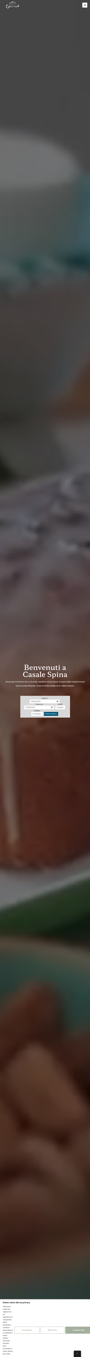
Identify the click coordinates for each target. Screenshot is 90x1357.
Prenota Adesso (51, 714)
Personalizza (27, 1330)
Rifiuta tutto (52, 1330)
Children (37, 711)
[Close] (88, 1300)
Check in (44, 698)
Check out (39, 704)
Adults (60, 704)
